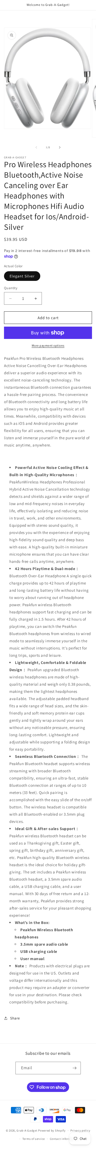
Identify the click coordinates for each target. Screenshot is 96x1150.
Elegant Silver (22, 276)
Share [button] (15, 1018)
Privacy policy (80, 1130)
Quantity (10, 288)
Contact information (64, 1139)
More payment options (48, 345)
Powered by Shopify (52, 1130)
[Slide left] (36, 147)
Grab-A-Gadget (27, 1130)
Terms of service (33, 1139)
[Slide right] (60, 147)
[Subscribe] (75, 1068)
